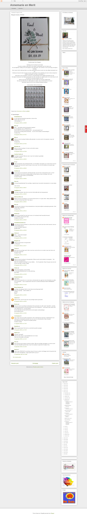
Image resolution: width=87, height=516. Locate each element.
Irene (15, 181)
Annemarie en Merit (22, 5)
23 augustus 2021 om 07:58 (20, 151)
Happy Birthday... (68, 419)
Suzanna (65, 203)
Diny (15, 125)
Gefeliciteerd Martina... (67, 416)
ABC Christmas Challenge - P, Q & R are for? (72, 333)
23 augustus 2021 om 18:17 (20, 245)
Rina (15, 204)
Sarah (15, 349)
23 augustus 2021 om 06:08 (20, 122)
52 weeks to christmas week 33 (68, 408)
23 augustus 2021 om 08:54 (20, 201)
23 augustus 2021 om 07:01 (20, 134)
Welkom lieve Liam (68, 418)
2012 (65, 449)
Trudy (15, 248)
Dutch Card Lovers (67, 246)
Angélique (16, 190)
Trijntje (16, 257)
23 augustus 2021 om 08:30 (20, 159)
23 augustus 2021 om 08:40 (20, 168)
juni (65, 428)
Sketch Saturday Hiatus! (68, 289)
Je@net (16, 297)
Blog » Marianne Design (68, 377)
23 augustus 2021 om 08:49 (20, 194)
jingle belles (66, 313)
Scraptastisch (17, 277)
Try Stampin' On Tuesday (69, 279)
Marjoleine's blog (67, 358)
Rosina (16, 304)
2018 (65, 441)
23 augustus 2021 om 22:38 (20, 274)
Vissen (70, 89)
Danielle (16, 326)
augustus (66, 399)
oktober (66, 396)
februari (66, 434)
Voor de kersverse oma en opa (68, 411)
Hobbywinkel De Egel (68, 217)
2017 (65, 442)
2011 (65, 450)
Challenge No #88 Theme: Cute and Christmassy (72, 342)
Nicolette (16, 146)
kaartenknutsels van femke (69, 69)
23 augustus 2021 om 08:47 (20, 187)
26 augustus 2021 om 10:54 (20, 313)
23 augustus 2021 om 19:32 (20, 265)
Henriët (16, 213)
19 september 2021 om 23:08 (20, 354)
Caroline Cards (17, 154)
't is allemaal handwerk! (68, 152)
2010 (65, 452)
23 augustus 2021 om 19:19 (20, 254)
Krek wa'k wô (66, 88)
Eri (15, 161)
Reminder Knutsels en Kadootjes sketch (72, 239)
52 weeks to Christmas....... (69, 322)
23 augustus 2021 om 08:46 (20, 178)
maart (66, 432)
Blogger (52, 513)
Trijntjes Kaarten (67, 115)
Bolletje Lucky (66, 194)
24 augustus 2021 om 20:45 (20, 294)
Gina (15, 341)
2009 (65, 453)
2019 (65, 439)
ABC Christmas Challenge (69, 331)
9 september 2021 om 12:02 (20, 346)
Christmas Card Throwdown (69, 304)
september (67, 397)
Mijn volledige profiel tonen (68, 48)
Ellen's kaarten (67, 97)
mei (65, 429)
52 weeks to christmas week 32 (68, 414)
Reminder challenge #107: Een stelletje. (71, 230)
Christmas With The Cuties (69, 340)
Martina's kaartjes (67, 134)
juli (65, 426)
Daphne (16, 332)
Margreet (16, 240)
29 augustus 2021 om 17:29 (20, 329)
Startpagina (13, 8)
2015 (65, 444)
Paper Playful (66, 354)
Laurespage (17, 315)
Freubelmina (17, 116)
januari (66, 435)
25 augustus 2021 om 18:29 (20, 301)
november (67, 394)
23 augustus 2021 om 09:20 (20, 219)
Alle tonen (74, 160)
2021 (65, 391)
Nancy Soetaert (17, 287)
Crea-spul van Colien (68, 185)
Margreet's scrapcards (68, 79)
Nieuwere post (15, 363)
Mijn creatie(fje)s (67, 166)
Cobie (15, 233)
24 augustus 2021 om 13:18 (20, 284)
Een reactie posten (17, 357)
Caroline (16, 170)
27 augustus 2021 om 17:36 (20, 323)
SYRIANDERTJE (67, 143)
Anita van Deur (17, 196)
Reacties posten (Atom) (38, 367)
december (67, 393)
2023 (65, 388)
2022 (65, 390)
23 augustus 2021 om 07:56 (20, 143)
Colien (15, 267)
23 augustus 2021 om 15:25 (20, 237)
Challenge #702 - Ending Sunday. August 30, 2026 (72, 282)
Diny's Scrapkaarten (68, 106)
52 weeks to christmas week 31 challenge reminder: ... (68, 423)
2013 (65, 447)
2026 (65, 383)
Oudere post (55, 363)
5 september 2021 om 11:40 (20, 339)
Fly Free (70, 80)
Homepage (35, 363)
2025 (65, 385)
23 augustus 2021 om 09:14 (20, 210)
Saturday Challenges (67, 355)
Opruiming (20, 8)
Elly (15, 137)
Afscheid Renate (72, 257)
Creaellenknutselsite (19, 222)
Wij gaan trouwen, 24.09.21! (68, 406)
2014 (65, 445)
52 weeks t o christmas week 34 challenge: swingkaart (68, 402)
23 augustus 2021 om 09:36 (20, 230)
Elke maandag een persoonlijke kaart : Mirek (72, 136)
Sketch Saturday (67, 288)
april (66, 431)
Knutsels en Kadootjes (68, 237)
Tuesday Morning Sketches (69, 291)
